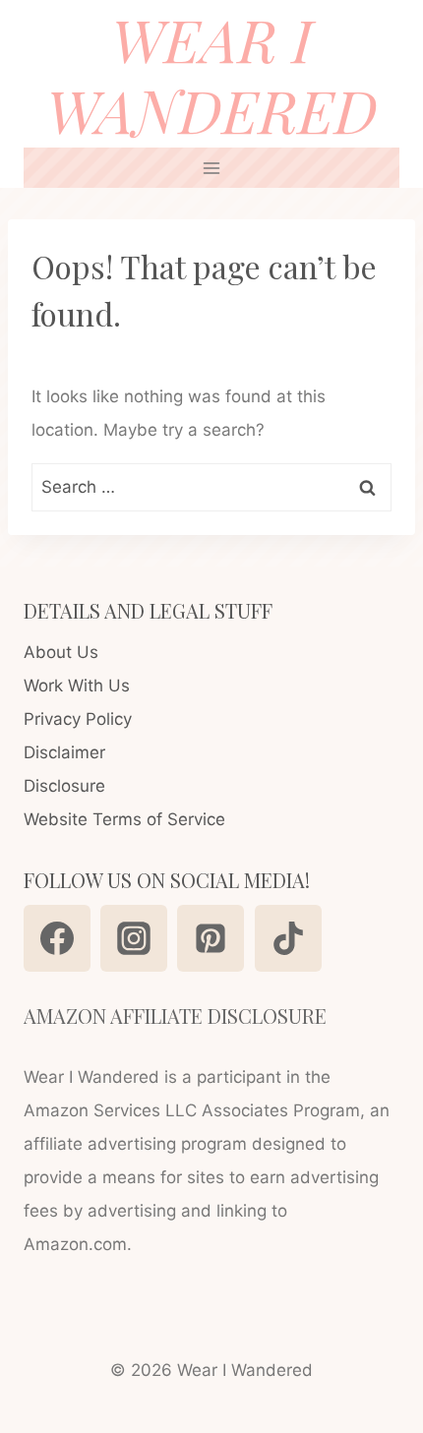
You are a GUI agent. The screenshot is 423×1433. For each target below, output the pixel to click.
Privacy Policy (78, 719)
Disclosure (64, 786)
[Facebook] (57, 938)
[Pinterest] (210, 938)
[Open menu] (212, 167)
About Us (61, 652)
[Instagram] (133, 938)
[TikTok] (288, 938)
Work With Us (77, 685)
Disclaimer (64, 752)
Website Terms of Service (124, 819)
